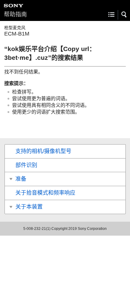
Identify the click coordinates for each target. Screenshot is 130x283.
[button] (124, 14)
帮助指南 (15, 14)
